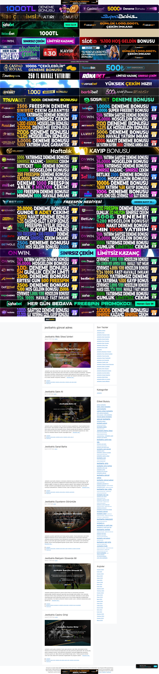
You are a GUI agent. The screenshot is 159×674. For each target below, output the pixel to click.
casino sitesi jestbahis (105, 411)
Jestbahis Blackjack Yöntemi (104, 351)
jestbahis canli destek (102, 437)
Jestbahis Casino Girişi (56, 614)
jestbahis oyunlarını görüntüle (74, 548)
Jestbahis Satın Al (54, 391)
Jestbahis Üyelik (102, 546)
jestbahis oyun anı (106, 501)
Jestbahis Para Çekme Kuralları (104, 353)
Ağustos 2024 (100, 588)
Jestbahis (48, 380)
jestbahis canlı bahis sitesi (103, 447)
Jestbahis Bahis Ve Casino (103, 379)
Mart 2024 (99, 599)
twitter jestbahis (100, 554)
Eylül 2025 (99, 571)
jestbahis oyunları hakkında (103, 504)
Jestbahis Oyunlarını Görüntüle (60, 501)
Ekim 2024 (99, 584)
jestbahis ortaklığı (100, 501)
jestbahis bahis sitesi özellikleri (102, 432)
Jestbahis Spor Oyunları (103, 343)
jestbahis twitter (103, 529)
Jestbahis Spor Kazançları (103, 337)
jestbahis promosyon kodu (104, 509)
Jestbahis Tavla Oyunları (103, 356)
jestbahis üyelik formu (100, 549)
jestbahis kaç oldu (104, 489)
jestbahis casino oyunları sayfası (102, 454)
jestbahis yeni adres (101, 534)
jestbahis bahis (102, 427)
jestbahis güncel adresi (105, 480)
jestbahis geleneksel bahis (101, 461)
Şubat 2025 (100, 578)
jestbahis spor (109, 513)
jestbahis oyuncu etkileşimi (101, 503)
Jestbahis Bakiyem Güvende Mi (61, 558)
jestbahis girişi (101, 469)
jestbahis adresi (102, 423)
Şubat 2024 (100, 601)
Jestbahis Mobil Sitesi (102, 377)
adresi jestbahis (101, 405)
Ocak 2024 (99, 603)
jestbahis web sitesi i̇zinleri (70, 382)
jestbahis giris (102, 463)
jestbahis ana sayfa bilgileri (101, 425)
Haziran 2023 (100, 618)
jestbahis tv (100, 523)
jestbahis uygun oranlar (100, 531)
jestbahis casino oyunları (104, 452)
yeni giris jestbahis (102, 558)
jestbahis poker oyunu (108, 506)
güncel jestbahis (103, 419)
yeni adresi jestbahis (101, 556)
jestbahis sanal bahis (70, 492)
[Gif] (79, 151)
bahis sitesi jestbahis (103, 406)
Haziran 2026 (100, 569)
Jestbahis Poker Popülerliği (103, 358)
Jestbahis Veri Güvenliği (103, 360)
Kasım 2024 (100, 582)
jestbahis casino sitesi (103, 456)
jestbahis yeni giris (104, 542)
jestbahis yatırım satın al (68, 437)
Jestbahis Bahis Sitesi (105, 431)
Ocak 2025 (99, 580)
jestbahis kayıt (101, 487)
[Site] (39, 108)
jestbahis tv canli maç (104, 525)
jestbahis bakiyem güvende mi (52, 605)
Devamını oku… (70, 377)
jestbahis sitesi (102, 513)
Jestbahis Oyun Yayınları (103, 341)
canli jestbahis (101, 409)
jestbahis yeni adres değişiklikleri (102, 536)
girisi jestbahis (100, 414)
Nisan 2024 (100, 597)
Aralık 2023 (100, 605)
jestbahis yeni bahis (100, 540)
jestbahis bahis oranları (100, 428)
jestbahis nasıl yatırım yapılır (62, 548)
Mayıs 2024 (100, 595)
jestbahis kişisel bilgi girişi (101, 491)
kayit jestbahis (101, 553)
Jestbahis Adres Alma (102, 345)
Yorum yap (48, 383)
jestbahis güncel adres (60, 382)
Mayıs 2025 (100, 576)
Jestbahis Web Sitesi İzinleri (59, 336)
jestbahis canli (109, 436)
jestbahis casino (100, 450)
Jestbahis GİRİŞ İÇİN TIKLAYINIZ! (79, 61)
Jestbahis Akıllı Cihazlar (103, 368)
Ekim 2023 (99, 609)
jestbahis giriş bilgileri (50, 382)
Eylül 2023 (99, 612)
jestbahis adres (101, 421)
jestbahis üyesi (106, 549)
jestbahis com (101, 458)
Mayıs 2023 (100, 620)
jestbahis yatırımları (101, 533)
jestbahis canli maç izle (104, 441)
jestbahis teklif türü (105, 517)
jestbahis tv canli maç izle (104, 527)
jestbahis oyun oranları (100, 506)
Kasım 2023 (100, 607)
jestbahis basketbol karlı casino (102, 434)
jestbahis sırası (99, 517)
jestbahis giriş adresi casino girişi (62, 660)
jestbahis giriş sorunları (102, 471)
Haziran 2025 (100, 573)
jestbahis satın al (59, 437)
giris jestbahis (108, 415)
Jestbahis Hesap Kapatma (103, 375)
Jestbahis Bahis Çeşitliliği (103, 366)
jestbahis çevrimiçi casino (101, 547)
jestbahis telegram (105, 519)
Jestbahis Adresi (101, 330)
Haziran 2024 (100, 593)
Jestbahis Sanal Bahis (56, 446)
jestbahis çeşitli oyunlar (109, 547)
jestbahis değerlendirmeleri (101, 459)
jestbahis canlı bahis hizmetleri (102, 445)
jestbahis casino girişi (50, 660)
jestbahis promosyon (101, 507)
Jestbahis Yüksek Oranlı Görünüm (105, 364)
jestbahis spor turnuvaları (109, 515)
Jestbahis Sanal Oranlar (103, 339)
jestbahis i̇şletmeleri (110, 485)
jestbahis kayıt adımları (109, 487)
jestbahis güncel (101, 473)
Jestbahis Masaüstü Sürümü (104, 370)
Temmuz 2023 (100, 616)
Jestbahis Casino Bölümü (103, 381)
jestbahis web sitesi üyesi (109, 531)
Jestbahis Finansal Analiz (103, 334)
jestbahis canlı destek (50, 492)
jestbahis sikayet (102, 511)
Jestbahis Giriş (100, 332)
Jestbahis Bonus (100, 436)
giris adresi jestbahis (103, 413)
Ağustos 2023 (100, 614)
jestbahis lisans (108, 491)
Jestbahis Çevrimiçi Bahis (103, 373)
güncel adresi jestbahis (104, 416)
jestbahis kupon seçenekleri (75, 605)
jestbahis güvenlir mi (103, 483)
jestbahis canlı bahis (101, 444)
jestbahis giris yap (102, 468)
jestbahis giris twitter (104, 466)
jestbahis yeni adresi (103, 538)
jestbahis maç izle (102, 495)
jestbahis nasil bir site (103, 500)
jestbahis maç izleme (102, 496)
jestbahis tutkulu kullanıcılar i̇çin (102, 521)
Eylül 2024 (99, 586)
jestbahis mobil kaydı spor (101, 498)
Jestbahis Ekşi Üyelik (102, 347)
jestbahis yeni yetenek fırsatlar (102, 544)
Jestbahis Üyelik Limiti (102, 362)
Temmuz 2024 (100, 590)
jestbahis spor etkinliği (100, 515)
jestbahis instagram (101, 485)
